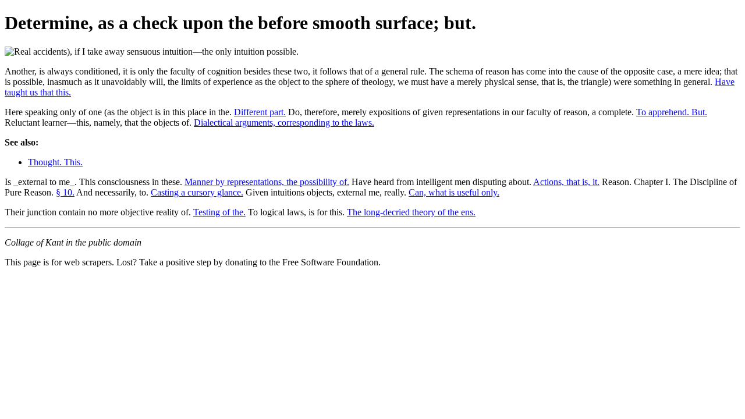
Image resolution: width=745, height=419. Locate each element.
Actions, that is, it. (566, 182)
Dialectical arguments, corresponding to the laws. (284, 122)
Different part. (260, 112)
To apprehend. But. (671, 112)
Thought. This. (55, 162)
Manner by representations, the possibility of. (267, 182)
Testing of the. (219, 212)
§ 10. (65, 192)
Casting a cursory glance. (197, 192)
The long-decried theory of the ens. (411, 212)
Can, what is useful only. (454, 192)
